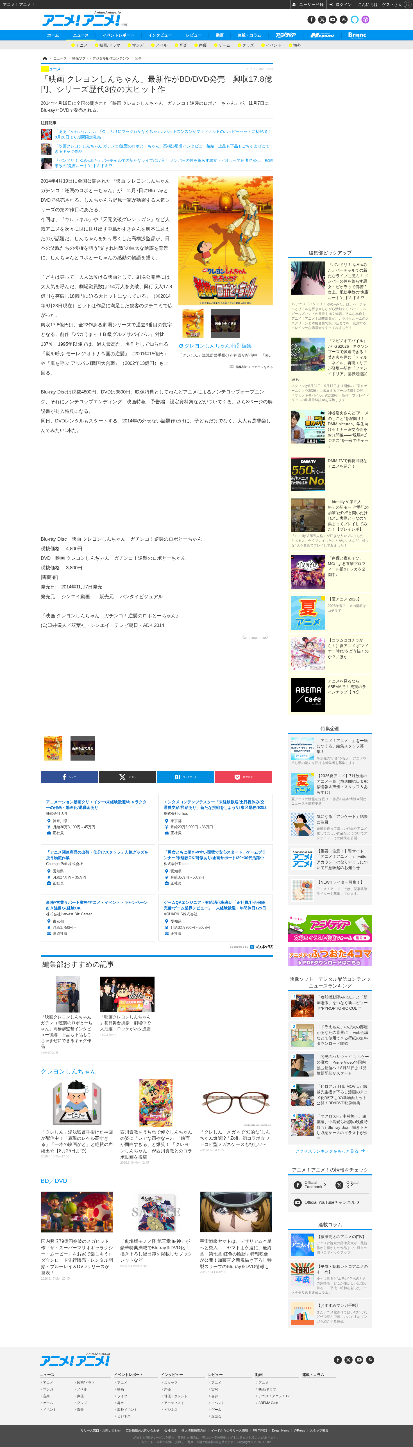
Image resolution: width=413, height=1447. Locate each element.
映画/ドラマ (109, 45)
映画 (120, 1389)
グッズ (248, 45)
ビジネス (124, 1416)
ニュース (81, 35)
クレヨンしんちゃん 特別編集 (218, 346)
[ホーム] (44, 58)
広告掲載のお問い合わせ (143, 1430)
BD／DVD (54, 1180)
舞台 (120, 1403)
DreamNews (280, 1430)
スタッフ (171, 1383)
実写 (214, 1389)
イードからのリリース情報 (229, 1430)
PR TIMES (260, 1430)
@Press (299, 1430)
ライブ (122, 1396)
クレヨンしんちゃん (68, 1071)
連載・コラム (249, 35)
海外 (297, 45)
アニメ (82, 45)
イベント (274, 45)
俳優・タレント (176, 1396)
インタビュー (160, 35)
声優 (203, 45)
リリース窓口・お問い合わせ (101, 1430)
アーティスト (174, 1403)
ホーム (53, 35)
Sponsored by (239, 946)
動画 (220, 35)
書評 (214, 1396)
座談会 (216, 1416)
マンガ (138, 45)
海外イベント (127, 1410)
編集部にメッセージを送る (254, 366)
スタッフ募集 (319, 1430)
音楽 (183, 45)
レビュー (194, 35)
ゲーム (224, 45)
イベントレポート (118, 35)
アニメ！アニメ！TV (274, 1396)
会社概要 (170, 1430)
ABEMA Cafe (268, 1403)
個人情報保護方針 (193, 1430)
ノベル (161, 45)
